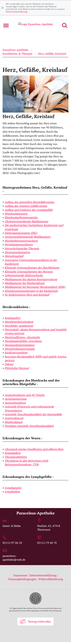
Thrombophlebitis (16, 457)
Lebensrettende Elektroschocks (24, 275)
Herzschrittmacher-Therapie (22, 248)
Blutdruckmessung (16, 213)
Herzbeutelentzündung (19, 322)
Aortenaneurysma (16, 399)
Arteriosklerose (14, 418)
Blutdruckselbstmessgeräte (21, 217)
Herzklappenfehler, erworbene (23, 341)
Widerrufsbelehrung (50, 579)
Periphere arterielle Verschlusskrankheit (29, 426)
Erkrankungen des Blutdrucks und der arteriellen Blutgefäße (31, 382)
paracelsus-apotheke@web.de (14, 557)
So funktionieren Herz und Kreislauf (27, 295)
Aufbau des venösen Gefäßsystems (26, 206)
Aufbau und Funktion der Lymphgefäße (29, 210)
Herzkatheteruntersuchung (21, 241)
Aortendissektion (15, 403)
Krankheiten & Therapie (17, 54)
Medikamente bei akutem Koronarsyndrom (31, 279)
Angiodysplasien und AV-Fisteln (24, 395)
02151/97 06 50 (12, 543)
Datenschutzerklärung (16, 11)
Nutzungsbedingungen (22, 579)
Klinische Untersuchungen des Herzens (29, 271)
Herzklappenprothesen (19, 244)
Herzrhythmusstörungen (20, 349)
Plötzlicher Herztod (17, 368)
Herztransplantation (17, 252)
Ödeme (9, 364)
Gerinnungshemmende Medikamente (27, 237)
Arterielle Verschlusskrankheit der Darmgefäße (33, 414)
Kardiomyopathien (16, 352)
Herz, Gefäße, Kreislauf (52, 54)
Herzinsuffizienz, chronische (22, 337)
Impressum (20, 575)
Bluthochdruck (13, 422)
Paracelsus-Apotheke (15, 50)
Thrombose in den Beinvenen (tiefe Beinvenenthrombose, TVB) (26, 462)
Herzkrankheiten (16, 307)
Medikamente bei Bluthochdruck (24, 283)
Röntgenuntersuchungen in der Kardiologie (31, 291)
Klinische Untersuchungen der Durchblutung (32, 267)
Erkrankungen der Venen (22, 438)
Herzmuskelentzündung (19, 345)
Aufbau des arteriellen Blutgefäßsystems (29, 202)
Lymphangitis (13, 488)
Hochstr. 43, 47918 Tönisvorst (48, 527)
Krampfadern (13, 453)
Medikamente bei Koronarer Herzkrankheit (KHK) (35, 287)
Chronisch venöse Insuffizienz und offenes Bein (34, 449)
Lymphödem (12, 491)
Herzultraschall (14, 256)
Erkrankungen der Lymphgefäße (28, 477)
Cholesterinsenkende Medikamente (26, 221)
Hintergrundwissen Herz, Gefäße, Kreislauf (35, 189)
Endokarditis (12, 318)
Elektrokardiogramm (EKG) (21, 233)
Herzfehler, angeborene (19, 326)
